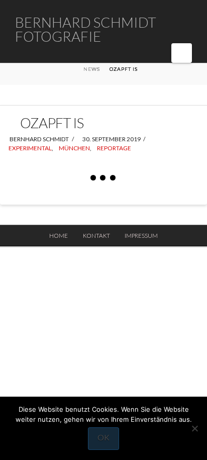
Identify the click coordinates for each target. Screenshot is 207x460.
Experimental (30, 148)
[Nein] (194, 428)
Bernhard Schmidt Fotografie (85, 29)
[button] (181, 53)
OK (103, 437)
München (74, 148)
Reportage (114, 148)
